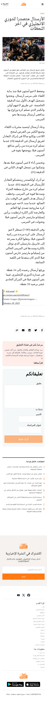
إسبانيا (42, 633)
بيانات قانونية (40, 661)
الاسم (38, 414)
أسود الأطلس (40, 610)
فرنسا (42, 639)
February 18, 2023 (11, 303)
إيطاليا (42, 636)
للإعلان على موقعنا (38, 658)
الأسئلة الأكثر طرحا (38, 655)
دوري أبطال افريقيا (38, 618)
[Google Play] (15, 684)
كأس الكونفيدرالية (38, 621)
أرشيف (42, 667)
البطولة (42, 612)
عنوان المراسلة (34, 425)
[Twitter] (23, 595)
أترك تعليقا (23, 439)
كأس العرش (40, 615)
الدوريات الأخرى (39, 645)
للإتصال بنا (41, 664)
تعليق (38, 383)
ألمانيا (42, 642)
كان (43, 607)
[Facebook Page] (28, 595)
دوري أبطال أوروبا (38, 624)
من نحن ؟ (41, 652)
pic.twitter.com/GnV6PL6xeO (16, 295)
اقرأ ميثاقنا (38, 363)
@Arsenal (10, 291)
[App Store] (32, 684)
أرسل (24, 577)
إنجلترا (42, 13)
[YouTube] (18, 595)
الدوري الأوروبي (39, 627)
